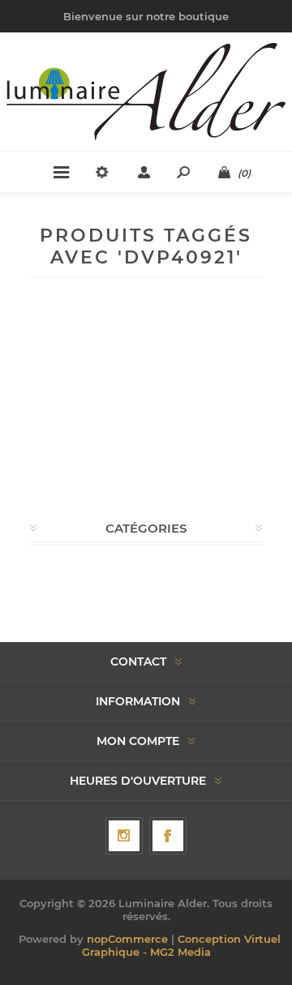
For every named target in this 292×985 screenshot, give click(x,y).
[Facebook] (167, 835)
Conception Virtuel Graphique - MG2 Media (181, 945)
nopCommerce (127, 938)
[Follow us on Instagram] (124, 835)
